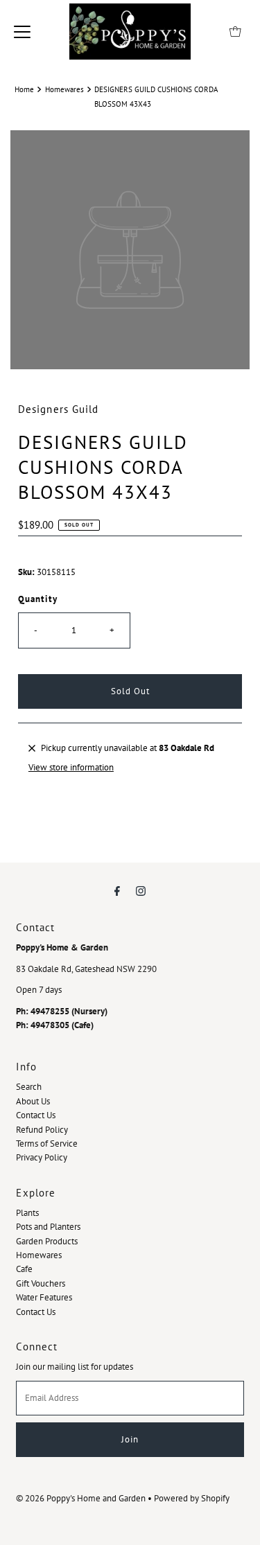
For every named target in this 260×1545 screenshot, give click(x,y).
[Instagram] (141, 890)
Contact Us (35, 1115)
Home (24, 89)
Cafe (24, 1269)
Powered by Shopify (191, 1498)
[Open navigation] (22, 32)
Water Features (44, 1297)
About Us (33, 1101)
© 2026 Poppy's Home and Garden (81, 1498)
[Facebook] (117, 890)
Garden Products (47, 1241)
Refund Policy (42, 1130)
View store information (71, 767)
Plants (27, 1213)
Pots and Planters (48, 1227)
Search (29, 1087)
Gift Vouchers (40, 1283)
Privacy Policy (41, 1157)
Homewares (64, 89)
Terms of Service (47, 1143)
